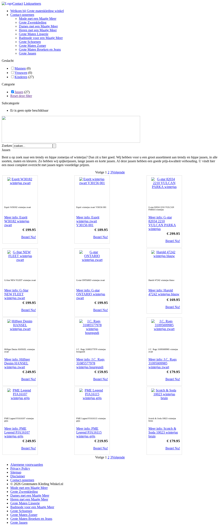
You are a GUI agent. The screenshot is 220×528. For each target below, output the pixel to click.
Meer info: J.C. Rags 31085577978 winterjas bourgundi (90, 363)
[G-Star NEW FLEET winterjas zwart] (20, 260)
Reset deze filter (21, 96)
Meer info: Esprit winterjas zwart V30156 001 (87, 221)
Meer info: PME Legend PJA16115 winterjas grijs (89, 432)
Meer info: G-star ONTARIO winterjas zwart (90, 294)
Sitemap (15, 472)
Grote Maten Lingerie (33, 34)
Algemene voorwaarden (26, 464)
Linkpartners (32, 3)
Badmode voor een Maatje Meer (41, 38)
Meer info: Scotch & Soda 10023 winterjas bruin (163, 432)
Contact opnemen (22, 15)
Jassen (19, 92)
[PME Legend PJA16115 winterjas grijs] (92, 398)
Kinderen (21, 77)
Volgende (118, 172)
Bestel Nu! (28, 237)
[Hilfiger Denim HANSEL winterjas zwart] (20, 329)
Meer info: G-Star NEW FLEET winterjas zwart (16, 294)
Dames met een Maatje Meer (38, 26)
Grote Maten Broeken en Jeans (40, 49)
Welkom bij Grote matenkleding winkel (37, 11)
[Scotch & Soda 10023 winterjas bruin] (164, 398)
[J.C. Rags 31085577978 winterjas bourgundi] (92, 333)
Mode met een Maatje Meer (37, 18)
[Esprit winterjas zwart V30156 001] (92, 183)
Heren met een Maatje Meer (38, 30)
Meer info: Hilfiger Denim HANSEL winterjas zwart (17, 363)
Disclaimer (17, 476)
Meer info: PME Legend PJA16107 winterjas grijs (17, 432)
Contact (17, 3)
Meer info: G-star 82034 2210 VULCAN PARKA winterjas (162, 223)
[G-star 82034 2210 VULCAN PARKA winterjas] (164, 187)
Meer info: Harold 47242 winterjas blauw (163, 292)
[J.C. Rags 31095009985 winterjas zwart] (164, 329)
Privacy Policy (20, 468)
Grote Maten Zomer (32, 45)
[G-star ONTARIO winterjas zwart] (92, 260)
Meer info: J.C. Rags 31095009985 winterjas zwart (162, 363)
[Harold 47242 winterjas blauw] (164, 256)
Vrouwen (21, 72)
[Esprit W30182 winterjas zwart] (20, 183)
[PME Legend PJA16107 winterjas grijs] (20, 398)
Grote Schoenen (30, 42)
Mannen (20, 68)
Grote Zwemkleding (32, 22)
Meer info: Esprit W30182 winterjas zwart (16, 221)
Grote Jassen (27, 53)
